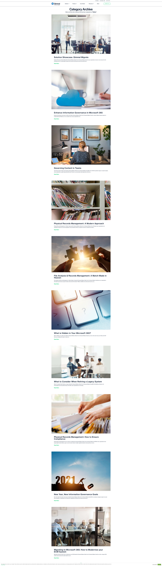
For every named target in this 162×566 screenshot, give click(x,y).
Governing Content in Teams (67, 168)
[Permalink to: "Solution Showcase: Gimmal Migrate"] (81, 34)
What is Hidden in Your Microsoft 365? (72, 333)
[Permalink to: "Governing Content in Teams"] (81, 145)
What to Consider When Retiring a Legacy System (78, 382)
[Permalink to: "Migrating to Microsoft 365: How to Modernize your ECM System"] (81, 526)
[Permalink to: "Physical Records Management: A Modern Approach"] (81, 200)
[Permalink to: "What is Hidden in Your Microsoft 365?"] (81, 310)
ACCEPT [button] (159, 564)
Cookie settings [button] (155, 564)
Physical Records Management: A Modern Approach (79, 224)
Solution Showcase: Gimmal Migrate (71, 57)
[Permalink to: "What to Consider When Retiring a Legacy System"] (81, 362)
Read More (56, 63)
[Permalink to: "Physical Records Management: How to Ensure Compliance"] (81, 413)
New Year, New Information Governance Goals (76, 494)
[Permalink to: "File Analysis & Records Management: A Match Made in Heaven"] (81, 254)
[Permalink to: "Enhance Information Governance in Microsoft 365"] (81, 89)
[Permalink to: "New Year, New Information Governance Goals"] (81, 471)
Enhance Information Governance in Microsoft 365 (78, 113)
